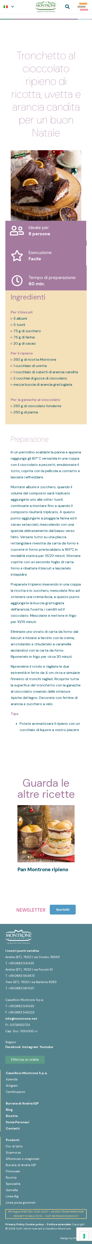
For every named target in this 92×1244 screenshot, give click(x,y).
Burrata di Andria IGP (22, 1103)
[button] (8, 6)
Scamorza (13, 1152)
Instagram (31, 1047)
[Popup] (82, 6)
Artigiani (12, 1086)
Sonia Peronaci (17, 1122)
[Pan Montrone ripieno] (46, 808)
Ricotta (11, 1177)
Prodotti (12, 1140)
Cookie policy (34, 1224)
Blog (9, 1110)
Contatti (13, 1128)
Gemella (12, 1190)
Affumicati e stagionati (22, 1159)
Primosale (13, 1171)
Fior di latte (14, 1146)
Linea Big (12, 1196)
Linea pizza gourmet (21, 1202)
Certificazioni (15, 1092)
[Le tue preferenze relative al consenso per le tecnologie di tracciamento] (84, 1236)
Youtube (46, 1047)
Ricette (12, 1116)
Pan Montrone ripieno (42, 869)
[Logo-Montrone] (46, 6)
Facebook (13, 1047)
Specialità (13, 1184)
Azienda (11, 1079)
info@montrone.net (21, 1019)
